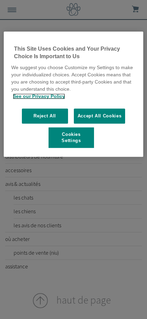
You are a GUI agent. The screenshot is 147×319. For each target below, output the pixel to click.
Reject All (45, 115)
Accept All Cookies (100, 115)
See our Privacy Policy (39, 96)
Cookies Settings (71, 137)
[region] (74, 94)
